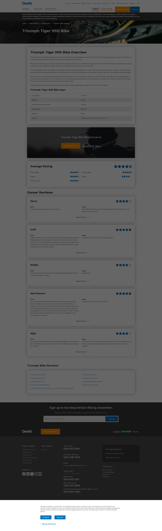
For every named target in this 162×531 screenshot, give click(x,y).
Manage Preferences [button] (49, 524)
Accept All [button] (46, 517)
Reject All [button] (60, 517)
